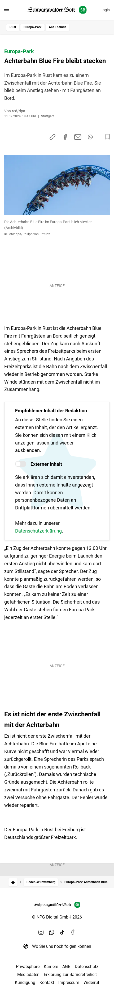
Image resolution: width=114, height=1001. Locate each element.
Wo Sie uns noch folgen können (61, 946)
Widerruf (91, 982)
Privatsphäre (28, 966)
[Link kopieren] (52, 137)
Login (105, 10)
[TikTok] (62, 932)
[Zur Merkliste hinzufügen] (106, 137)
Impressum (68, 982)
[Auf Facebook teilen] (65, 137)
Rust (13, 27)
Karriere (51, 966)
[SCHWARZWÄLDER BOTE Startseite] (57, 10)
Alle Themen (57, 27)
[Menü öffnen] (6, 10)
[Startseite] (12, 882)
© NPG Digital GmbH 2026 (57, 917)
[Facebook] (73, 932)
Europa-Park (32, 27)
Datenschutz (86, 966)
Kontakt (47, 982)
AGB (66, 966)
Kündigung (25, 982)
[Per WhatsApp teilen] (90, 137)
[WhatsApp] (51, 932)
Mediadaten (28, 974)
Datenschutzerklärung (38, 531)
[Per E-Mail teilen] (78, 137)
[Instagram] (41, 932)
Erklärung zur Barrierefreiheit (70, 974)
